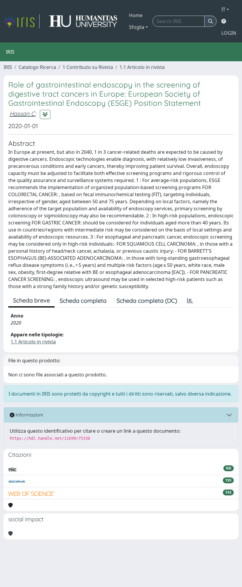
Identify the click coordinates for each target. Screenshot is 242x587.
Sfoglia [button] (136, 27)
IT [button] (223, 9)
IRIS (8, 67)
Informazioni (28, 415)
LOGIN (228, 33)
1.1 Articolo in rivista (142, 67)
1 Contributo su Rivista (88, 67)
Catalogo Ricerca (37, 67)
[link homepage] (22, 21)
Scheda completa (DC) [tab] (147, 300)
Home (136, 15)
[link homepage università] (83, 21)
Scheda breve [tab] (31, 300)
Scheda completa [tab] (83, 300)
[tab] (190, 301)
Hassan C (22, 113)
